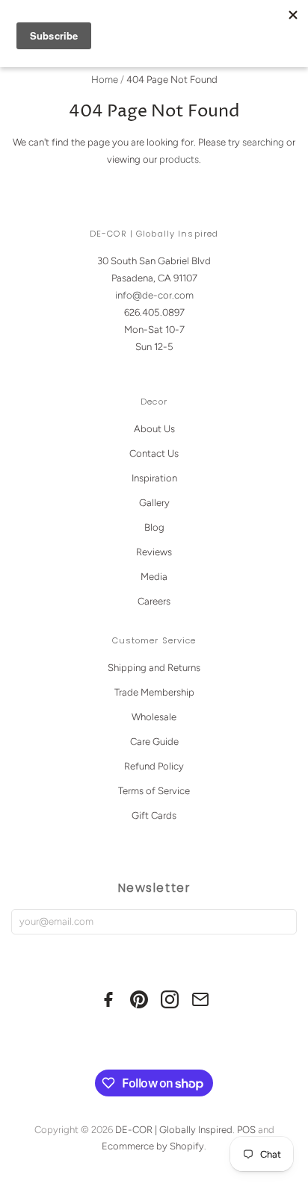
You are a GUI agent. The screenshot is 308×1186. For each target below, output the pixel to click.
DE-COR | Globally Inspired (173, 1129)
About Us (154, 428)
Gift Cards (154, 815)
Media (154, 576)
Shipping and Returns (154, 667)
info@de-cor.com (154, 295)
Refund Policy (154, 766)
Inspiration (154, 478)
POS (246, 1129)
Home (104, 79)
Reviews (154, 552)
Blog (154, 527)
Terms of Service (154, 790)
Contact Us (154, 453)
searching (263, 142)
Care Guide (154, 741)
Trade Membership (154, 692)
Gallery (154, 502)
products (179, 159)
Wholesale (154, 716)
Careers (154, 601)
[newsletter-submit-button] (282, 922)
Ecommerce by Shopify (153, 1146)
